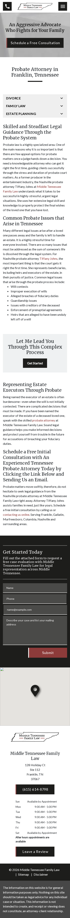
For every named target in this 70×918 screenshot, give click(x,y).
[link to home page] (35, 6)
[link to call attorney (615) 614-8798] (7, 6)
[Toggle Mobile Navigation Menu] (62, 6)
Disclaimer (41, 874)
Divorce (13, 98)
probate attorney (43, 420)
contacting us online (16, 514)
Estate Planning (21, 113)
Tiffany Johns (48, 258)
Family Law (15, 106)
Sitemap (23, 874)
